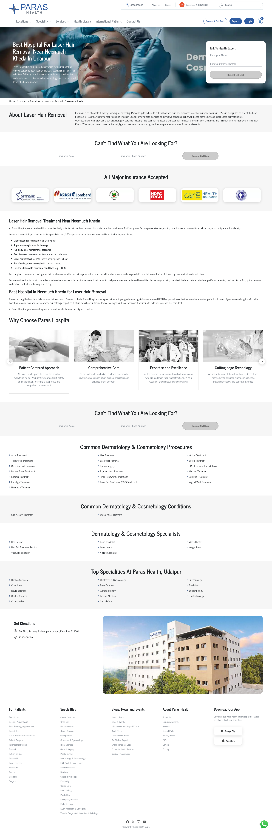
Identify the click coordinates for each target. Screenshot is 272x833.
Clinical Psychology (68, 776)
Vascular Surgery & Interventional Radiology (79, 813)
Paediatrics (194, 585)
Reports (235, 21)
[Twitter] (133, 822)
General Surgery (108, 590)
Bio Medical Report (120, 740)
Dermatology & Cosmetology (72, 758)
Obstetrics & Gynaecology (113, 580)
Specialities (68, 709)
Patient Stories (15, 753)
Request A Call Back (215, 21)
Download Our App (227, 709)
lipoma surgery (107, 466)
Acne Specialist (107, 542)
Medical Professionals (121, 753)
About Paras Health (176, 709)
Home (12, 101)
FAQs (165, 740)
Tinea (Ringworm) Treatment (114, 476)
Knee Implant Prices (120, 735)
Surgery (12, 781)
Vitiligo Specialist (108, 552)
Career (168, 5)
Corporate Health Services (123, 749)
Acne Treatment (19, 455)
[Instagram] (138, 822)
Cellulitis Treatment (198, 476)
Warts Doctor (195, 542)
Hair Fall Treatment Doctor (24, 547)
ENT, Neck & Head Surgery (71, 763)
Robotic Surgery (16, 740)
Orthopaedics (17, 601)
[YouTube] (144, 822)
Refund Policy (169, 731)
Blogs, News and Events (128, 709)
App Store (230, 741)
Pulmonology (195, 580)
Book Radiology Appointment (21, 726)
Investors (166, 726)
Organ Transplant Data (121, 744)
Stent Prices (117, 731)
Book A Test (14, 731)
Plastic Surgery (66, 753)
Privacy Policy (169, 735)
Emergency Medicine (69, 799)
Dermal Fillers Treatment (23, 471)
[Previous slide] (10, 361)
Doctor (12, 772)
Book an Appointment (18, 721)
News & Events (118, 721)
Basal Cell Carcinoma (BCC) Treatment (118, 482)
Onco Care (16, 585)
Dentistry (64, 772)
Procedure (35, 101)
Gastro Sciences (19, 596)
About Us (156, 5)
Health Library (82, 21)
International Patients (109, 21)
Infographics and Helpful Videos (125, 726)
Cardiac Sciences (19, 580)
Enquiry (166, 749)
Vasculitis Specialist (20, 552)
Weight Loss (195, 547)
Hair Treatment (107, 455)
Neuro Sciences (18, 590)
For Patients (17, 709)
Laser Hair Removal (53, 101)
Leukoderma (106, 547)
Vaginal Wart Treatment (200, 482)
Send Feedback (15, 763)
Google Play (230, 731)
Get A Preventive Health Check (22, 735)
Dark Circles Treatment (111, 514)
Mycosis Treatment (198, 471)
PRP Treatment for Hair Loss (203, 466)
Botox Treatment (197, 460)
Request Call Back (235, 75)
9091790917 (202, 4)
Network (12, 749)
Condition (13, 776)
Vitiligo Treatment (197, 455)
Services (61, 21)
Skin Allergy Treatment (22, 514)
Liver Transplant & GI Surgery (73, 808)
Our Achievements (170, 721)
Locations (22, 21)
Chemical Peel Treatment (23, 466)
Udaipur (22, 101)
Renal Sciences (107, 585)
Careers (166, 744)
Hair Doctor (17, 542)
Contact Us (133, 21)
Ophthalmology (196, 596)
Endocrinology (196, 590)
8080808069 (136, 5)
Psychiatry (64, 781)
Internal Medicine (108, 596)
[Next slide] (262, 361)
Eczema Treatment (20, 476)
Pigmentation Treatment (112, 471)
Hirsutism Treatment (21, 487)
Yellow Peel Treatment (22, 460)
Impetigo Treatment (20, 482)
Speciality (42, 21)
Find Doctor (14, 717)
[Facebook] (128, 822)
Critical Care (106, 601)
